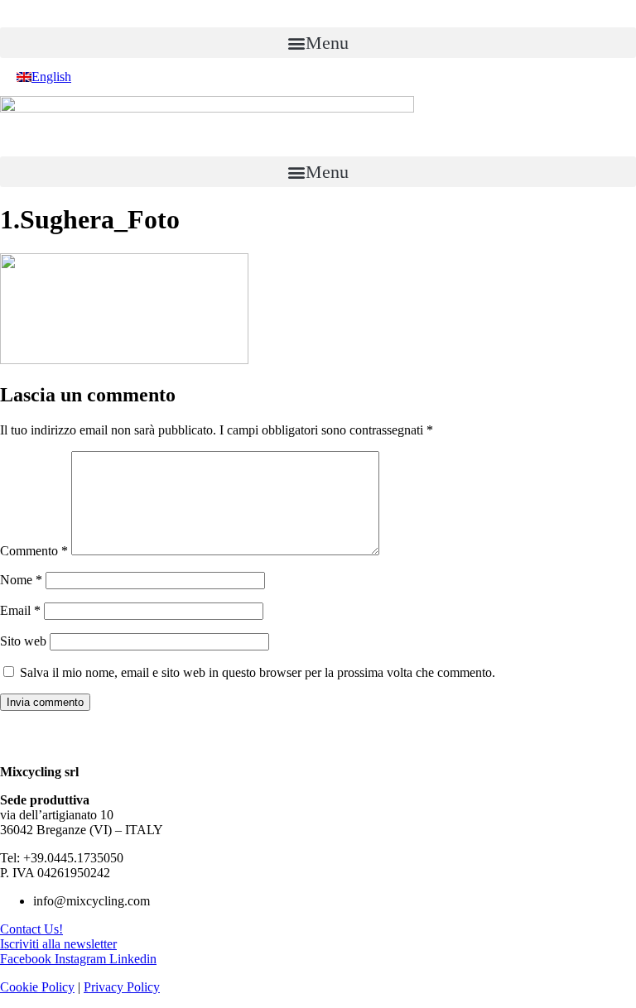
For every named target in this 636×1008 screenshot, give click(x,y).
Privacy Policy (122, 987)
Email (20, 610)
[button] (318, 42)
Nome (21, 580)
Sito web (23, 641)
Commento (34, 551)
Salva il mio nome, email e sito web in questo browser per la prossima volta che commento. (257, 672)
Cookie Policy (37, 987)
